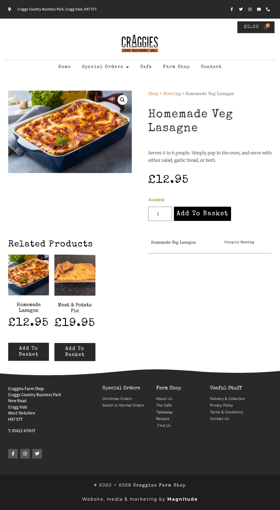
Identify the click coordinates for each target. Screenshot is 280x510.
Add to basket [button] (29, 351)
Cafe (146, 67)
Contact (211, 67)
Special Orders (102, 67)
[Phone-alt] (268, 9)
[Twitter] (241, 9)
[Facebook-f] (232, 9)
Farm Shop (176, 67)
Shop (153, 94)
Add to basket (202, 214)
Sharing (172, 94)
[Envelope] (259, 9)
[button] (122, 100)
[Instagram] (250, 9)
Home (64, 67)
